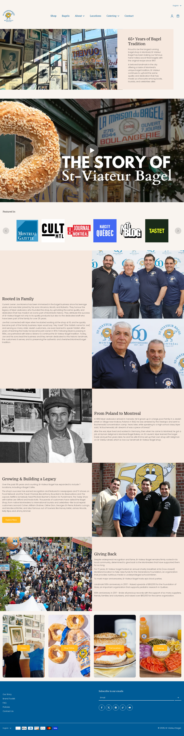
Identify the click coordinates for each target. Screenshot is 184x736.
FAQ (4, 703)
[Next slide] (178, 231)
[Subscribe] (178, 698)
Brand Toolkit (9, 698)
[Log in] (172, 16)
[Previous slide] (6, 231)
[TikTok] (123, 708)
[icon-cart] (178, 16)
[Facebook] (102, 708)
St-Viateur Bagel (173, 728)
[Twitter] (109, 708)
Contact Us (8, 711)
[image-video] (92, 150)
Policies (6, 707)
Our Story (7, 694)
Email (102, 697)
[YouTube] (130, 708)
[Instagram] (116, 708)
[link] (27, 230)
